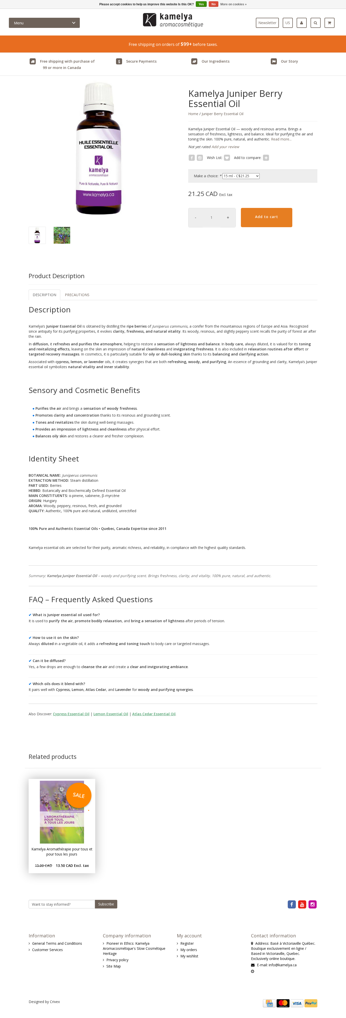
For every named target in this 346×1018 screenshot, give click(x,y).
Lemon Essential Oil (110, 713)
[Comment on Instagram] (199, 157)
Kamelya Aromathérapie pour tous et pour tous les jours (61, 851)
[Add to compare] (266, 157)
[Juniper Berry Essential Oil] (99, 148)
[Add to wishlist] (226, 157)
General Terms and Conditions (57, 943)
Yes (201, 4)
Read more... (281, 139)
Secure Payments (141, 61)
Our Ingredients (215, 61)
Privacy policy (117, 959)
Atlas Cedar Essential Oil (154, 713)
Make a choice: (207, 175)
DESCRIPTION (44, 294)
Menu (19, 22)
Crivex (55, 1001)
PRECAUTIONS (77, 294)
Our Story (289, 61)
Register (187, 943)
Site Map (113, 966)
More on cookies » (233, 4)
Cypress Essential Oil (71, 713)
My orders (188, 949)
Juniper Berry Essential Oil (222, 113)
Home (193, 113)
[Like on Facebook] (191, 157)
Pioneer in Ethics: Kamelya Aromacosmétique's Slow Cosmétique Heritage (134, 948)
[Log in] (304, 23)
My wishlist (189, 956)
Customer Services (47, 949)
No (214, 4)
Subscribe (106, 904)
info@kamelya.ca (283, 964)
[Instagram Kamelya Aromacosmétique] (312, 904)
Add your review (225, 146)
